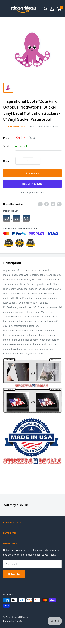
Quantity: (8, 160)
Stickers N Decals (14, 126)
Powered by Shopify (12, 621)
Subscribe (14, 574)
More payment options (32, 192)
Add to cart (32, 173)
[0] (59, 9)
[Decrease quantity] (19, 160)
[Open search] (46, 9)
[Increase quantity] (36, 160)
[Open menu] (5, 9)
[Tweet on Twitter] (53, 203)
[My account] (52, 9)
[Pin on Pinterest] (46, 203)
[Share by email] (59, 203)
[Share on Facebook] (40, 203)
